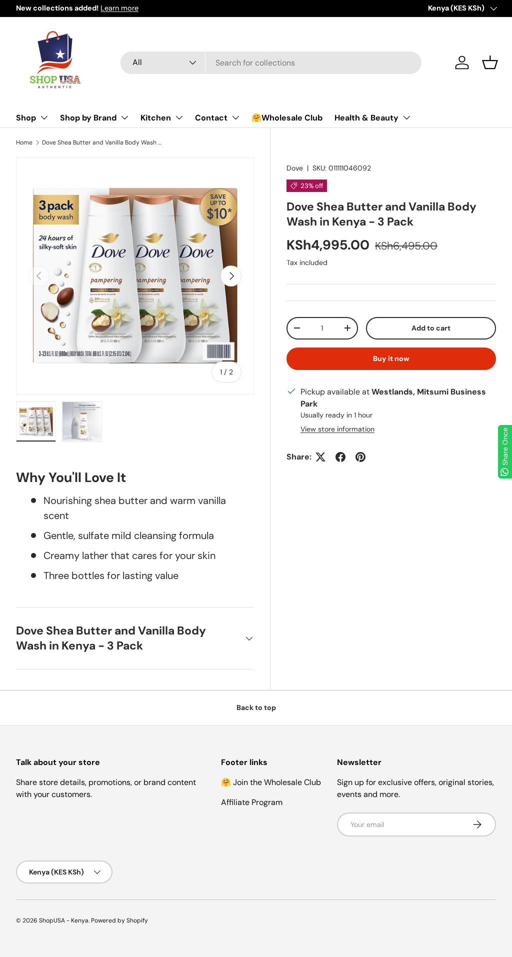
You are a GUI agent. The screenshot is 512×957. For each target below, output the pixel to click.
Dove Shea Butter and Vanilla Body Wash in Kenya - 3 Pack (102, 142)
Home (24, 142)
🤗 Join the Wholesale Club (271, 782)
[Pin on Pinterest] (360, 457)
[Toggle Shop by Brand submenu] (124, 118)
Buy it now (391, 358)
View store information (337, 429)
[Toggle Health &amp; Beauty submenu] (406, 118)
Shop (26, 117)
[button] (490, 63)
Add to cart (431, 328)
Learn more (119, 8)
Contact (211, 117)
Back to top (256, 707)
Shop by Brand (88, 117)
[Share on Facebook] (340, 457)
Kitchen (155, 117)
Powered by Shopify (119, 920)
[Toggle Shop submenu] (44, 118)
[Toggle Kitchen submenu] (179, 118)
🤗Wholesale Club (287, 117)
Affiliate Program (251, 802)
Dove (294, 168)
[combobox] (271, 63)
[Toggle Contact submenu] (236, 118)
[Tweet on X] (320, 457)
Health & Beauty (366, 117)
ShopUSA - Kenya (63, 920)
